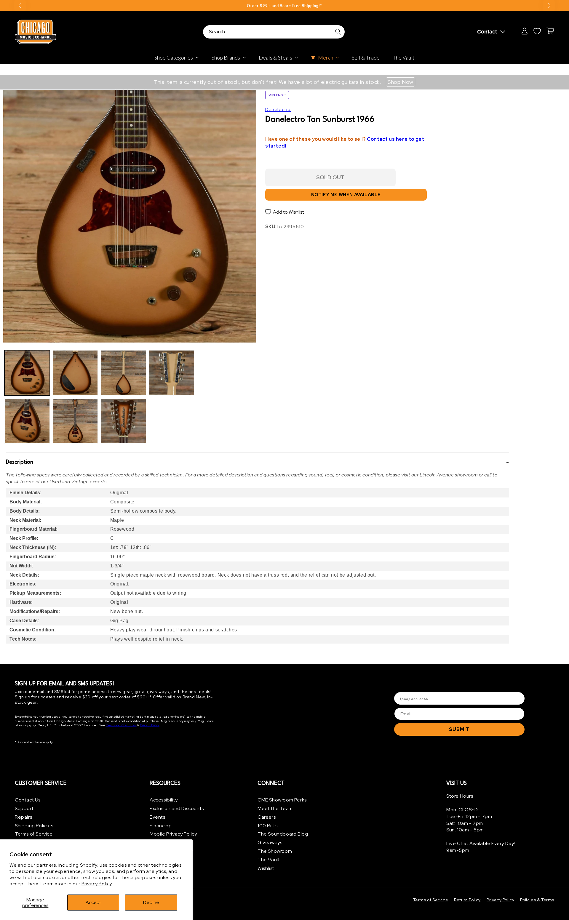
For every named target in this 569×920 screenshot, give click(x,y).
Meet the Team (275, 808)
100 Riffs (267, 826)
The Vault (269, 860)
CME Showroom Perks (282, 800)
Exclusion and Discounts (177, 808)
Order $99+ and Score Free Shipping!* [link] (284, 5)
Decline (151, 902)
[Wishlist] (537, 31)
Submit (459, 729)
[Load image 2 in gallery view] (27, 421)
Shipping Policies (34, 826)
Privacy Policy (96, 884)
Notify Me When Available (346, 195)
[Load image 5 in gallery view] (123, 373)
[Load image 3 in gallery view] (75, 373)
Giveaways (270, 842)
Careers (267, 817)
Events (157, 817)
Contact (487, 32)
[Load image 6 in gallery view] (123, 421)
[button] (257, 462)
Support (24, 808)
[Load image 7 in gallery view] (171, 373)
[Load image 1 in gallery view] (27, 373)
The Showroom (275, 851)
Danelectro (278, 109)
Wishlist (266, 868)
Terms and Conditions (121, 725)
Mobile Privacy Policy (173, 834)
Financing (161, 826)
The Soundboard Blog (283, 834)
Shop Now (400, 82)
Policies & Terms (537, 900)
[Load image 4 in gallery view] (75, 421)
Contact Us (28, 800)
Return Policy (467, 900)
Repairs (23, 817)
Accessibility (164, 800)
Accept (93, 902)
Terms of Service (34, 834)
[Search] (338, 31)
